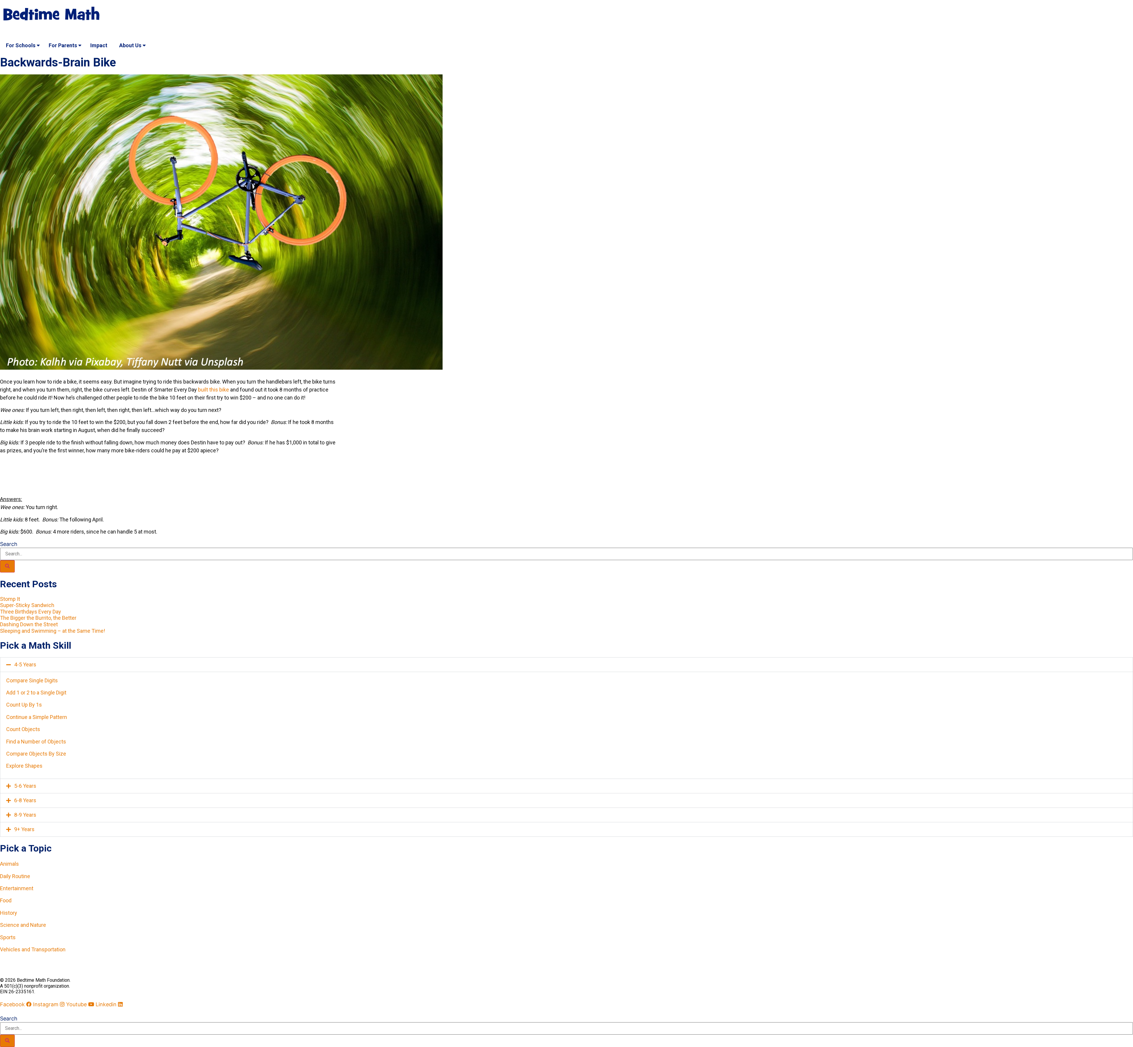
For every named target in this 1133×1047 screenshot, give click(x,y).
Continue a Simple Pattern (36, 717)
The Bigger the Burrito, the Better (38, 618)
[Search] (7, 566)
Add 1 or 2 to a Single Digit (36, 692)
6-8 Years (25, 800)
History (8, 913)
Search (8, 544)
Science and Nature (23, 925)
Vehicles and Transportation (33, 949)
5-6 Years (25, 786)
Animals (9, 864)
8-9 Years (25, 815)
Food (6, 900)
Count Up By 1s (24, 705)
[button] (566, 665)
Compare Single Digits (32, 680)
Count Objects (23, 729)
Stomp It (10, 599)
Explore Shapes (24, 766)
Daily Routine (15, 876)
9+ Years (24, 829)
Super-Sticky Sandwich (27, 605)
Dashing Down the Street (29, 624)
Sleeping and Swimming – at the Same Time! (52, 631)
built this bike (213, 389)
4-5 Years (25, 664)
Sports (8, 937)
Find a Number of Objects (36, 741)
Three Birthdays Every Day (30, 612)
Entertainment (16, 888)
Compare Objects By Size (36, 754)
